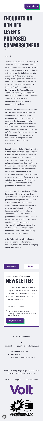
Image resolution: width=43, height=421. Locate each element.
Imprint (18, 379)
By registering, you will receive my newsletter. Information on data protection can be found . (22, 313)
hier (18, 315)
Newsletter (11, 266)
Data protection (31, 379)
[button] (8, 6)
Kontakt (31, 266)
